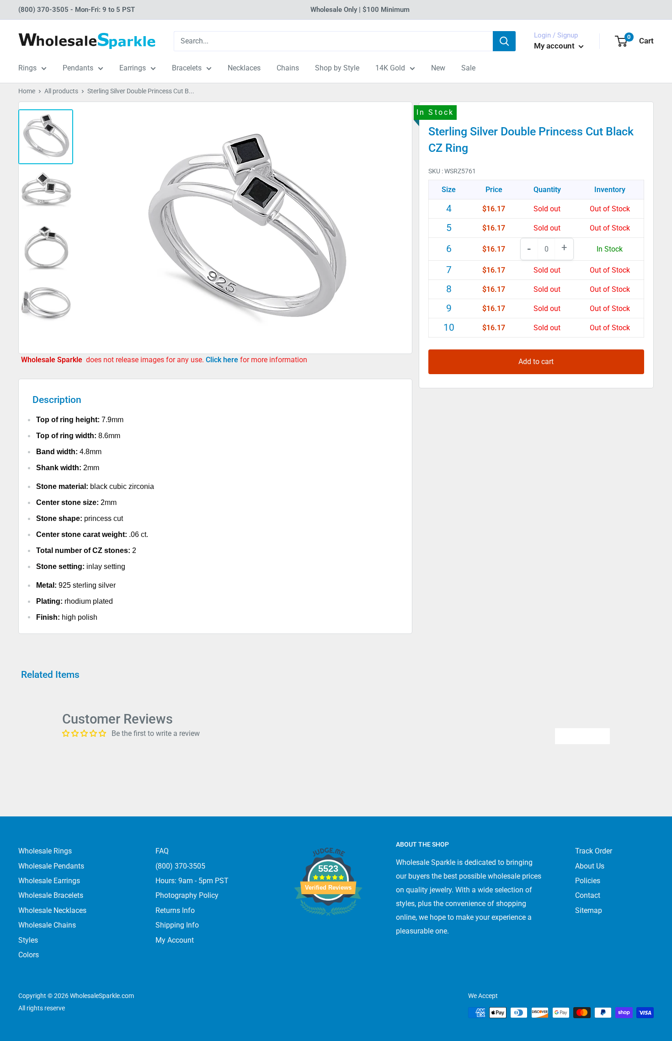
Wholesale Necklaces (52, 910)
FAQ (162, 851)
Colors (28, 954)
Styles (28, 940)
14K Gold (390, 68)
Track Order (593, 851)
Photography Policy (187, 895)
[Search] (504, 41)
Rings (27, 68)
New (438, 68)
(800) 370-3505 (180, 866)
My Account (174, 940)
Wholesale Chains (47, 925)
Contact (587, 895)
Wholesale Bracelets (50, 895)
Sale (468, 68)
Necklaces (244, 68)
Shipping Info (177, 925)
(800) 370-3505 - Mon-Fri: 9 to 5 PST (76, 9)
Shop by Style (337, 68)
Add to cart (536, 361)
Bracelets (187, 68)
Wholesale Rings (45, 851)
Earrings (132, 68)
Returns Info (175, 910)
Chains (288, 68)
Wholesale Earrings (49, 880)
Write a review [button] (582, 735)
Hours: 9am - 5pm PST (192, 880)
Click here (223, 359)
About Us (589, 866)
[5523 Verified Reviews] (328, 931)
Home (26, 91)
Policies (587, 880)
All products (61, 91)
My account (555, 45)
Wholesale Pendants (51, 866)
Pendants (78, 68)
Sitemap (588, 910)
